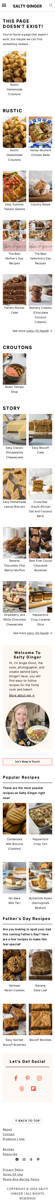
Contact (9, 1134)
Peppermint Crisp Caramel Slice (40, 619)
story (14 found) (38, 633)
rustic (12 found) (37, 331)
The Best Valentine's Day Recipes (40, 258)
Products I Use (14, 1139)
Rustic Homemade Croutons (14, 89)
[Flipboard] (33, 1088)
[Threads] (21, 1088)
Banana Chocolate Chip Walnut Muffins (14, 565)
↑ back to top (27, 1120)
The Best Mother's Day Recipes (14, 258)
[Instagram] (39, 1078)
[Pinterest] (27, 1078)
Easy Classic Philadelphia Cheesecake (14, 452)
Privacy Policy (13, 1170)
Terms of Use (13, 1174)
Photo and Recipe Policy (21, 1179)
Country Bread (40, 204)
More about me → (22, 695)
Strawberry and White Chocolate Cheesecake (14, 619)
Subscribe (10, 1154)
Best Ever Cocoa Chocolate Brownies (40, 565)
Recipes (8, 1149)
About (7, 1129)
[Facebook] (15, 1078)
